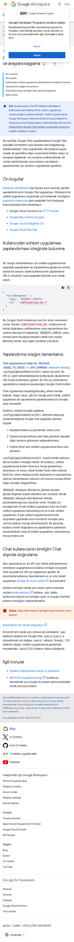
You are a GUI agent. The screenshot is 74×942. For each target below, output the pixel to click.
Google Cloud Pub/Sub (23, 229)
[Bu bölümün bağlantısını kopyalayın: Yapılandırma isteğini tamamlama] (66, 355)
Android (7, 889)
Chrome (7, 894)
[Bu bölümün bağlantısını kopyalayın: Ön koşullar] (27, 179)
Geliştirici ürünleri (12, 786)
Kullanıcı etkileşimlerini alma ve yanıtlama (34, 671)
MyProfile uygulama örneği (26, 677)
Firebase (7, 900)
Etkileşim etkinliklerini (16, 188)
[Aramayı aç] (60, 4)
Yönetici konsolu (11, 818)
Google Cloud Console (14, 829)
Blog (5, 850)
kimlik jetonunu (20, 592)
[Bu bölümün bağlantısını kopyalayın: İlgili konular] (28, 662)
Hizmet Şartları (11, 803)
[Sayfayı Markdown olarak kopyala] (55, 64)
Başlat (37, 55)
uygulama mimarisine (15, 200)
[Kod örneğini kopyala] (68, 287)
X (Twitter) (8, 861)
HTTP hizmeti (51, 211)
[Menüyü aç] (5, 4)
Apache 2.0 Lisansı (46, 701)
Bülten (6, 855)
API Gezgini (9, 835)
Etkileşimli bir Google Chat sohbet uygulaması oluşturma (39, 127)
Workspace (40, 4)
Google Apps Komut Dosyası (27, 217)
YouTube (8, 866)
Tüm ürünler (9, 911)
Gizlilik (16, 925)
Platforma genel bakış (15, 781)
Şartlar (6, 925)
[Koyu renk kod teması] (63, 287)
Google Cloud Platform (15, 905)
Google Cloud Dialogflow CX (27, 223)
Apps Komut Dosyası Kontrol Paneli (22, 824)
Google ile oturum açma (31, 581)
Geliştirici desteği (12, 797)
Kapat (37, 46)
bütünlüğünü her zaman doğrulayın (23, 625)
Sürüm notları (10, 792)
